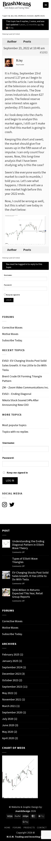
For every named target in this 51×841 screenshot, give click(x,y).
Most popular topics (14, 425)
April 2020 (8, 738)
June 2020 (8, 725)
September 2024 (12, 667)
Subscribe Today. (12, 340)
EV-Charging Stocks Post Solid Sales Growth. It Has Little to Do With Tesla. (30, 576)
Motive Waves (10, 334)
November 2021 (11, 699)
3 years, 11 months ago (30, 24)
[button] (46, 5)
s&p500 (37, 16)
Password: (8, 285)
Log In (8, 300)
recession (30, 16)
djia (12, 16)
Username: (8, 275)
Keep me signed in (13, 295)
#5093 (44, 52)
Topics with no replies (15, 432)
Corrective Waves (12, 328)
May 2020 (7, 732)
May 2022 (7, 693)
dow (15, 16)
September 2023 (12, 687)
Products (29, 827)
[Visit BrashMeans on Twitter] (11, 505)
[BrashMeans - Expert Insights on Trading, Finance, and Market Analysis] (21, 5)
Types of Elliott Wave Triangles (25, 560)
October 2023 (10, 680)
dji (9, 16)
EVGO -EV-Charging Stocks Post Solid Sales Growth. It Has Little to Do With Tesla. (24, 365)
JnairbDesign (22, 811)
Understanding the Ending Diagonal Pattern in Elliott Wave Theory (28, 545)
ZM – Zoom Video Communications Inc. (25, 387)
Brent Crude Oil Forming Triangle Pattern (22, 378)
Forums (17, 827)
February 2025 (10, 654)
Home (7, 827)
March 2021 (9, 706)
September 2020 (12, 712)
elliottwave (22, 16)
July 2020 (7, 719)
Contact (42, 827)
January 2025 (10, 661)
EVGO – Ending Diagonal (16, 394)
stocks (42, 16)
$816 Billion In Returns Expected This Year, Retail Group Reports (27, 593)
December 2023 (11, 674)
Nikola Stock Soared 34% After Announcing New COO (20, 402)
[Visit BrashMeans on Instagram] (4, 505)
